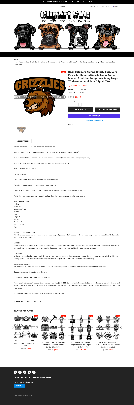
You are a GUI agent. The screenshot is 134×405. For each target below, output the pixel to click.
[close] (120, 2)
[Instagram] (24, 372)
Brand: (70, 89)
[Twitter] (20, 372)
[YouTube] (34, 372)
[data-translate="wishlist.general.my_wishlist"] (98, 6)
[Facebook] (15, 372)
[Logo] (67, 30)
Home (16, 59)
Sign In (93, 7)
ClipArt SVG (84, 89)
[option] (40, 97)
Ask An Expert (36, 301)
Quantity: (71, 101)
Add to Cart (26, 328)
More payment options (94, 120)
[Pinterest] (29, 372)
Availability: (72, 92)
